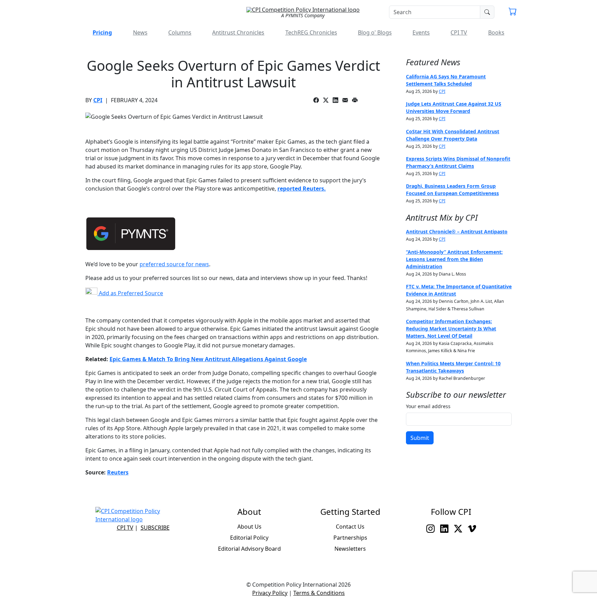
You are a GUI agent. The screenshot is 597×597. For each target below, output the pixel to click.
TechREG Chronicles (311, 32)
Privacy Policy (269, 593)
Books (496, 32)
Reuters (118, 472)
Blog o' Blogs (375, 32)
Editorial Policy (249, 537)
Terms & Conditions (319, 593)
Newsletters (350, 548)
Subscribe (155, 527)
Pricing (102, 32)
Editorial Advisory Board (249, 548)
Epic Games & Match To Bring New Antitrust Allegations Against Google (208, 359)
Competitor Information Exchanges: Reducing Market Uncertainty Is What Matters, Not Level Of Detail (451, 328)
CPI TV (459, 32)
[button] (513, 12)
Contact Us (350, 526)
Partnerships (350, 537)
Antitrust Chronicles (238, 32)
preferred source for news (174, 264)
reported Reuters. (301, 188)
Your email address (428, 406)
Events (421, 32)
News (140, 32)
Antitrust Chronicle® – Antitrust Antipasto (457, 231)
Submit (419, 438)
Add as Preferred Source (130, 293)
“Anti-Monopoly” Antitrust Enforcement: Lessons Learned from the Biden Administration (454, 259)
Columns (179, 32)
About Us (249, 526)
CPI (97, 100)
